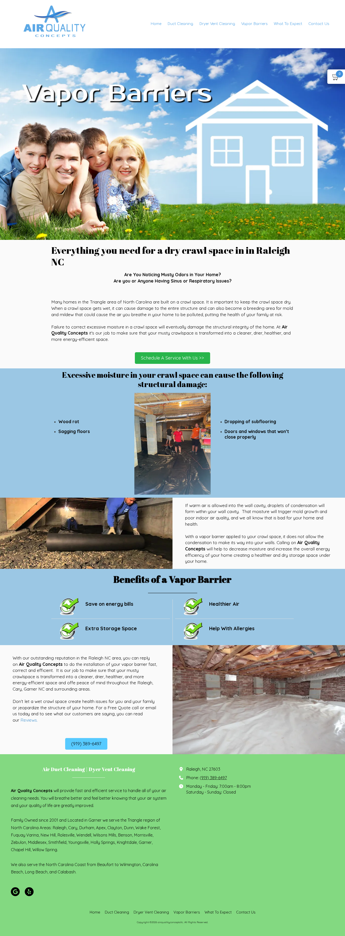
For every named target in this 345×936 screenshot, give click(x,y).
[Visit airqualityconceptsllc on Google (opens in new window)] (15, 891)
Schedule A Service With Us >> (172, 358)
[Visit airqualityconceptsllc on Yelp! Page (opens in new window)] (29, 891)
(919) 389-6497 (86, 744)
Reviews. (29, 720)
